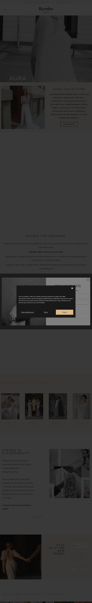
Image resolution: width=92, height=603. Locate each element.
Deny (46, 312)
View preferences (27, 312)
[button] (72, 288)
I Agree (64, 312)
